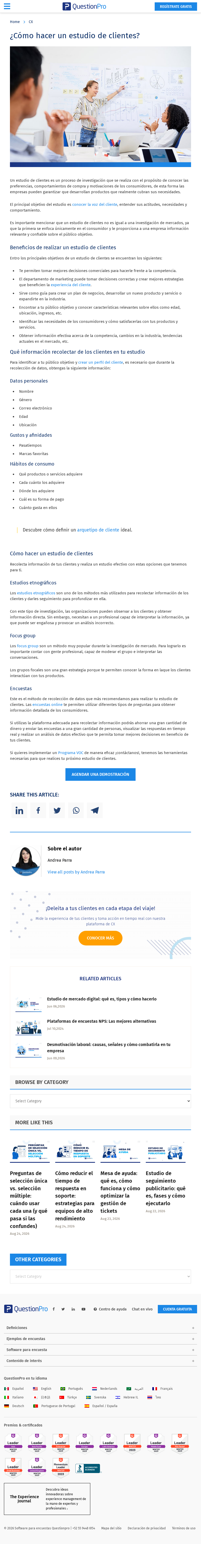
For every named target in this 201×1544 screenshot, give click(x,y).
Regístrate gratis (176, 6)
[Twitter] (57, 810)
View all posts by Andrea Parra (76, 872)
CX (31, 22)
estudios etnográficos (36, 593)
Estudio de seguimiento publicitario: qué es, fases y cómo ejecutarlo (166, 1188)
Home (15, 22)
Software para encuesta (27, 1350)
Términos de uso (184, 1528)
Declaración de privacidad (147, 1528)
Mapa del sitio (111, 1528)
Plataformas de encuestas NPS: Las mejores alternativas (101, 1021)
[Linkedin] (19, 810)
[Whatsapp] (76, 810)
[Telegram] (95, 810)
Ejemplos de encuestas (26, 1339)
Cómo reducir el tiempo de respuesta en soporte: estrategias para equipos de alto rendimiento (74, 1196)
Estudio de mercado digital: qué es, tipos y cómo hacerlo (102, 999)
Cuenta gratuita (177, 1309)
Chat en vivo (142, 1309)
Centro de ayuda (113, 1309)
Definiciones (17, 1328)
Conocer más (100, 938)
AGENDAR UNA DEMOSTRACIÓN (100, 774)
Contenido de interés (24, 1361)
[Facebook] (38, 810)
